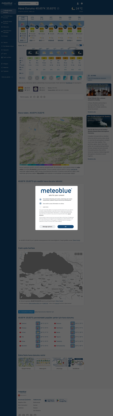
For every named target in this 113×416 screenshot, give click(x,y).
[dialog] (56, 208)
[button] (56, 207)
